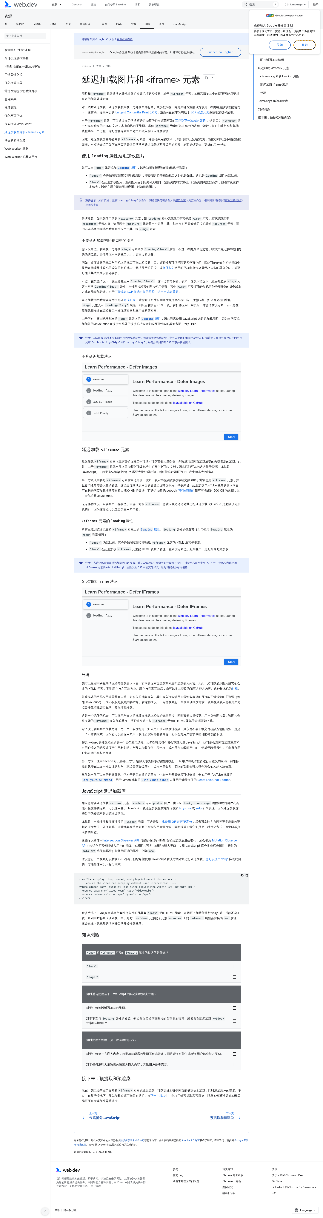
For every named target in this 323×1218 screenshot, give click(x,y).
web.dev (86, 66)
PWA (119, 24)
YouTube (277, 1181)
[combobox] (260, 4)
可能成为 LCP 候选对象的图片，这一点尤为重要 (147, 292)
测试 (161, 24)
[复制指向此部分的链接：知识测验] (102, 935)
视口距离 (180, 200)
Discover (77, 4)
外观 (235, 689)
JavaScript (180, 24)
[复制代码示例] (246, 875)
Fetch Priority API (193, 338)
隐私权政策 (70, 1210)
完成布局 (130, 300)
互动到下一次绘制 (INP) (191, 121)
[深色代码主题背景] (242, 875)
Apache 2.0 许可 (191, 1140)
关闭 (280, 45)
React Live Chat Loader (213, 780)
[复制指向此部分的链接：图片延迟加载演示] (115, 356)
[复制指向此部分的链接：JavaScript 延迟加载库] (129, 791)
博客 (137, 4)
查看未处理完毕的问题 (186, 1181)
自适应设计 (86, 24)
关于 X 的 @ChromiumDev (287, 1175)
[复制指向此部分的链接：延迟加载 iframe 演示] (121, 581)
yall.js (199, 808)
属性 (127, 168)
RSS (274, 1193)
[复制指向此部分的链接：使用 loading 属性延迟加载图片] (148, 156)
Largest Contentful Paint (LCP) (136, 112)
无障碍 (37, 24)
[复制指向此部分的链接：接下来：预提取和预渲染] (133, 1079)
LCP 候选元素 (200, 112)
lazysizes (185, 808)
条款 (57, 1210)
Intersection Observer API (121, 840)
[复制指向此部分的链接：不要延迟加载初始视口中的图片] (137, 241)
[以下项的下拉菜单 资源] (62, 4)
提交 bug (178, 1175)
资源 (54, 4)
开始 (305, 45)
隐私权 (20, 24)
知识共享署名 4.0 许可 (132, 1140)
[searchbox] (25, 36)
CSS (133, 24)
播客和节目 (229, 1193)
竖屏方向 (168, 268)
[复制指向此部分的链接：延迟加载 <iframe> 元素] (132, 450)
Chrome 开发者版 (232, 1175)
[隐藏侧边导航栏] (45, 1211)
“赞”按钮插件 (186, 491)
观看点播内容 (125, 39)
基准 (93, 4)
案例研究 (154, 4)
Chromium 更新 (231, 1181)
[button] (161, 966)
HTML (53, 24)
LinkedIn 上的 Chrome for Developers (294, 1187)
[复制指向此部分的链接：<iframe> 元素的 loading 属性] (136, 521)
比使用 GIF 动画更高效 (177, 822)
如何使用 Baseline (115, 4)
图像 (68, 24)
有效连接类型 (233, 200)
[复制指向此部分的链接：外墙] (92, 675)
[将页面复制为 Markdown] (206, 78)
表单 (104, 24)
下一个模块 (157, 1096)
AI (5, 24)
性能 (147, 24)
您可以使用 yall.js (217, 859)
